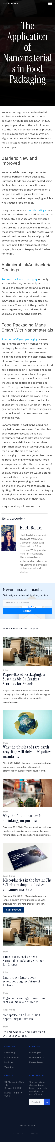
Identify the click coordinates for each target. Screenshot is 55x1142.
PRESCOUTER (10, 3)
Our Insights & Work (27, 628)
